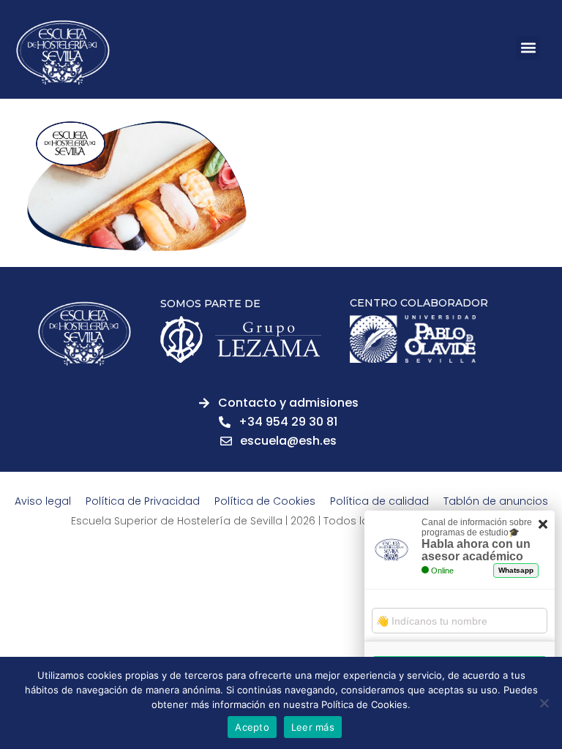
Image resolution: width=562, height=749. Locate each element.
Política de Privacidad (143, 501)
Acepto (252, 727)
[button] (528, 48)
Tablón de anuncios (495, 501)
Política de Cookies (264, 501)
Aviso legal (43, 501)
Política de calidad (379, 501)
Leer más (312, 727)
